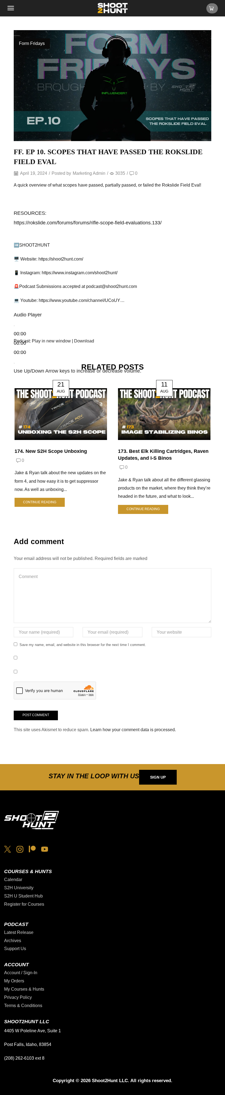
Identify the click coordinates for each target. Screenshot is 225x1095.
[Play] (14, 325)
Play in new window (51, 341)
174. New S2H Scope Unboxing (51, 451)
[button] (10, 8)
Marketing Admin (89, 173)
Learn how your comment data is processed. (133, 729)
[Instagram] (19, 849)
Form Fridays (32, 43)
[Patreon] (32, 849)
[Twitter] (7, 849)
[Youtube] (44, 849)
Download (84, 341)
